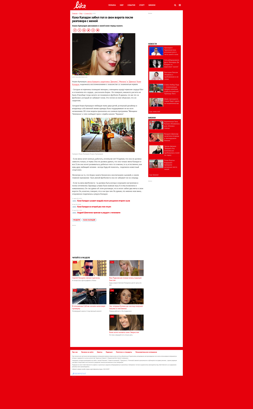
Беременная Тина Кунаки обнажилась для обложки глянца (172, 124)
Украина (112, 5)
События (131, 5)
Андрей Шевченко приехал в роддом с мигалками (96, 212)
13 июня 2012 (88, 13)
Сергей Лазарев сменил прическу (86, 278)
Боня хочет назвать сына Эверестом (124, 332)
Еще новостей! (154, 111)
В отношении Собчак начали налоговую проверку (88, 307)
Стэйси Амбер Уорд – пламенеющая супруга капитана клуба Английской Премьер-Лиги (171, 89)
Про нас (75, 352)
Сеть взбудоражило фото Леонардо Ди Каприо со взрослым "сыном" (171, 63)
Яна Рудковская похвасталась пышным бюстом (125, 279)
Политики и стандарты (124, 352)
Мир (121, 5)
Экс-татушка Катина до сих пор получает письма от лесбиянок (126, 307)
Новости (152, 44)
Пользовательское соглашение (146, 352)
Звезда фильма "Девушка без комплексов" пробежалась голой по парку (171, 150)
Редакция (109, 352)
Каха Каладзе (89, 220)
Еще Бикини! (154, 175)
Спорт (141, 5)
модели (76, 220)
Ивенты (99, 352)
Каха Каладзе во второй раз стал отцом (92, 206)
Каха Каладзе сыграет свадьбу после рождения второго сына (101, 200)
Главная (74, 13)
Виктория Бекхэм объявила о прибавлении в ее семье (171, 75)
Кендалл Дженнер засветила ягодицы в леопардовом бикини (171, 137)
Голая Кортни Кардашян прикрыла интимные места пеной (170, 164)
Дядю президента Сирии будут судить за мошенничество (171, 101)
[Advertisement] (108, 240)
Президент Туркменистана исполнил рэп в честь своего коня (171, 51)
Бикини (152, 5)
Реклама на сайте (87, 352)
